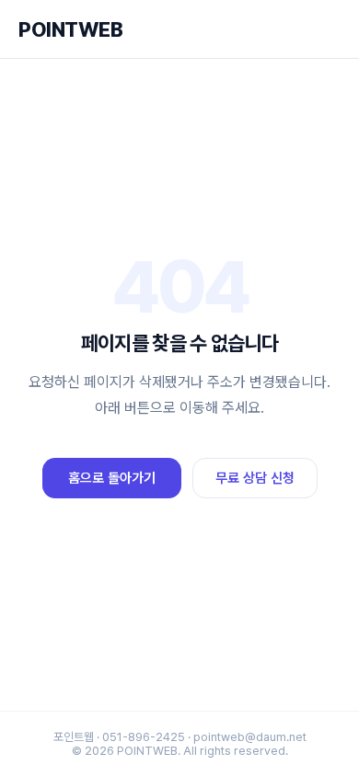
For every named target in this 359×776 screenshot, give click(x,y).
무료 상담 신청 (255, 478)
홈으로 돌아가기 (112, 478)
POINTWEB (70, 29)
